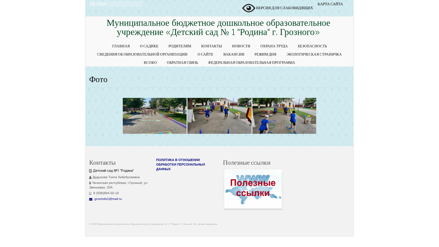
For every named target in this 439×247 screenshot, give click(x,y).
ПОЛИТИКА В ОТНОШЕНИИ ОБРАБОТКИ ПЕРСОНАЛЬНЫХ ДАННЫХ (180, 164)
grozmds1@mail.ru (108, 199)
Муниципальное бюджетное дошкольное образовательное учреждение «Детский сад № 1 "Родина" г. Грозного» (218, 28)
